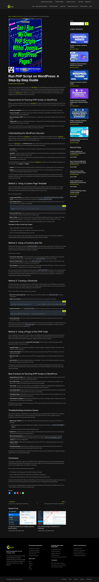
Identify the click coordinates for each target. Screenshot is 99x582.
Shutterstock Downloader (34, 548)
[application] (52, 1)
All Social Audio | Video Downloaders (59, 557)
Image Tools (62, 6)
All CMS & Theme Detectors (80, 555)
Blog (91, 6)
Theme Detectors (83, 6)
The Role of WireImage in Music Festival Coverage (78, 191)
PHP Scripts (80, 1)
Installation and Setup (17, 16)
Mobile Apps (87, 1)
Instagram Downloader (56, 553)
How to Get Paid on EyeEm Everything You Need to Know (77, 172)
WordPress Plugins (59, 1)
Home (33, 6)
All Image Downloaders (34, 555)
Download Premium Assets (46, 1)
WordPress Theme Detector (80, 550)
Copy (64, 206)
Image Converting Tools (73, 6)
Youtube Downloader (55, 551)
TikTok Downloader (55, 555)
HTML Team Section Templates (57, 563)
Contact (30, 568)
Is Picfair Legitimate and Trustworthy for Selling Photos (78, 152)
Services (30, 563)
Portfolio (30, 565)
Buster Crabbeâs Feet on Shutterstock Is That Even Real (78, 181)
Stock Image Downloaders (41, 6)
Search (71, 21)
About (30, 561)
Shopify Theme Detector (79, 552)
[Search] (86, 23)
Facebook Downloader (56, 549)
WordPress (34, 87)
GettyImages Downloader (34, 550)
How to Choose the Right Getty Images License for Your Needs (78, 162)
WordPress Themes (71, 1)
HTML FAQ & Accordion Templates (58, 565)
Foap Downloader (32, 553)
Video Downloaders (53, 6)
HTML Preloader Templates (57, 566)
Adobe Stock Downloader (34, 552)
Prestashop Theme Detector (80, 553)
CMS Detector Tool (78, 548)
